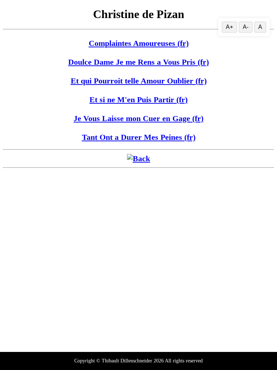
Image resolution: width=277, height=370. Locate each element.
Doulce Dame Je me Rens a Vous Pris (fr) (138, 61)
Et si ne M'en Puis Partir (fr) (138, 99)
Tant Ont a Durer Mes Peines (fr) (138, 137)
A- (246, 27)
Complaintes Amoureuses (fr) (139, 43)
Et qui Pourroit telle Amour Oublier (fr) (139, 80)
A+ (229, 27)
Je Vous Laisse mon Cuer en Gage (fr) (138, 118)
